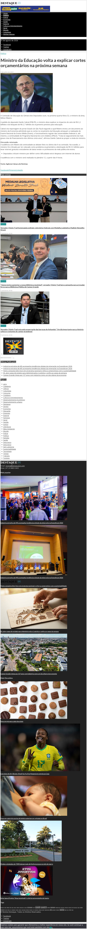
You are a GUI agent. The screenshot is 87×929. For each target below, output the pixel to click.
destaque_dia (58, 907)
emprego (66, 907)
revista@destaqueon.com (15, 466)
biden (5, 907)
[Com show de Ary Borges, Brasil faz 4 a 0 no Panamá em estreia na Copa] (40, 770)
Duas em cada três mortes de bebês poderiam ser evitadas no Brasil (24, 818)
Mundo (5, 30)
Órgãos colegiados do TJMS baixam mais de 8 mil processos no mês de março (27, 864)
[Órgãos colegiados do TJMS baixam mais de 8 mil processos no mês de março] (31, 861)
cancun (15, 907)
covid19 (44, 907)
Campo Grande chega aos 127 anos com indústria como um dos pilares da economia (34, 375)
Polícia (5, 17)
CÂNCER (48, 907)
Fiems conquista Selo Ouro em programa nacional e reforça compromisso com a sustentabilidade (39, 371)
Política (6, 15)
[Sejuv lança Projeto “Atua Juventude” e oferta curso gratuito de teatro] (27, 895)
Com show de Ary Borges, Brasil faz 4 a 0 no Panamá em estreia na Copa (25, 774)
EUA (72, 907)
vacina (62, 910)
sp (51, 910)
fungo (79, 907)
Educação (62, 907)
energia (69, 907)
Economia (6, 20)
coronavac (29, 907)
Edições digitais (9, 34)
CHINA (18, 907)
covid (37, 907)
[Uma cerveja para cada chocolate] (34, 718)
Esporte (6, 24)
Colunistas (7, 32)
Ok (50, 927)
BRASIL (8, 907)
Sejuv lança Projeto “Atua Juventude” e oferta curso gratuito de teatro (25, 898)
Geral (5, 28)
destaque (52, 907)
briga (12, 907)
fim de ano (75, 907)
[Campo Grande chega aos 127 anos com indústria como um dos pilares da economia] (34, 670)
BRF (10, 907)
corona (25, 907)
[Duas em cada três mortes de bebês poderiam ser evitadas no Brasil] (34, 815)
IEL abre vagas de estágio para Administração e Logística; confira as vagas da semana (35, 373)
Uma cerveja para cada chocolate (12, 721)
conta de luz (21, 907)
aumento (2, 907)
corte (34, 907)
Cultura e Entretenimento (12, 26)
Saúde (5, 22)
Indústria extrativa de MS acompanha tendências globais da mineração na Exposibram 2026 (37, 366)
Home (5, 13)
